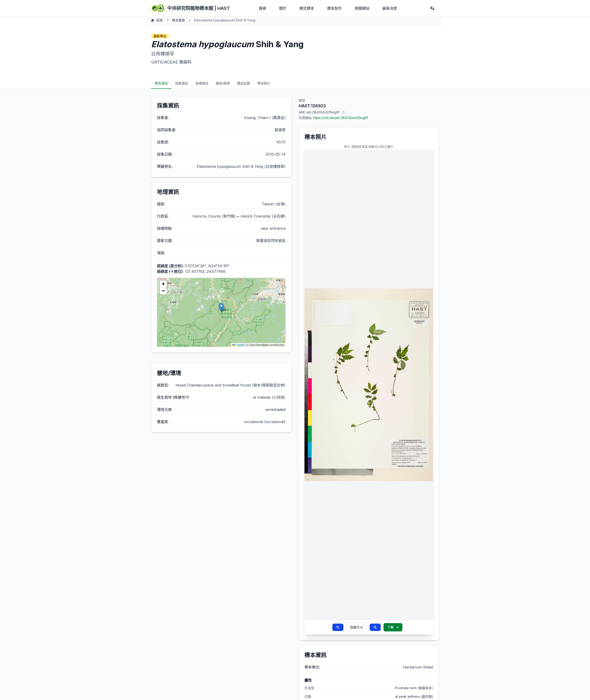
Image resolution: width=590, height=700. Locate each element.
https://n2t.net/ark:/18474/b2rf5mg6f (340, 118)
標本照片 (263, 83)
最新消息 (389, 8)
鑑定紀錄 (243, 83)
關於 (282, 8)
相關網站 (362, 8)
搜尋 (262, 8)
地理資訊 (201, 83)
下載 (390, 627)
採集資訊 (181, 83)
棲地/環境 (223, 83)
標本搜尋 (178, 20)
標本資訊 (161, 83)
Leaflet (239, 345)
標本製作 (334, 8)
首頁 (159, 20)
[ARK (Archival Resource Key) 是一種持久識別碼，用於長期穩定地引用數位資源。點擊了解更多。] (343, 112)
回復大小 (356, 627)
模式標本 (306, 8)
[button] (221, 307)
